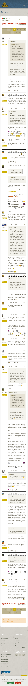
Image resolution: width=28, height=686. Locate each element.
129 (16, 32)
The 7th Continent (12, 23)
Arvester (13, 44)
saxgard (10, 369)
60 (3, 32)
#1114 (24, 366)
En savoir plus (20, 681)
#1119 (24, 554)
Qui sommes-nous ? (6, 654)
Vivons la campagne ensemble (12, 19)
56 (14, 30)
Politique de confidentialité (5, 662)
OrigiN (3, 215)
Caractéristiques (5, 642)
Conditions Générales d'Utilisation (4, 658)
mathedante (4, 278)
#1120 (24, 579)
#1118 (24, 541)
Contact (3, 665)
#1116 (24, 470)
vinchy (3, 227)
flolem (3, 582)
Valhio (10, 41)
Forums (4, 23)
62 (9, 32)
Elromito (4, 97)
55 (11, 30)
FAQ (16, 638)
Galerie (3, 646)
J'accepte (10, 683)
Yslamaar (4, 155)
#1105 (24, 151)
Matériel (3, 644)
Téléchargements (19, 644)
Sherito (10, 227)
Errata (16, 646)
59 (24, 30)
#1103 (24, 108)
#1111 (24, 314)
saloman (3, 111)
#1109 (24, 275)
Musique (17, 642)
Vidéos (17, 640)
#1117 (24, 493)
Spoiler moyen (14, 196)
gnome (3, 41)
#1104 (24, 139)
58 (21, 30)
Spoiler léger (12, 191)
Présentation (4, 638)
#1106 (24, 165)
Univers (3, 640)
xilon (3, 369)
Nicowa (3, 497)
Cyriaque (4, 142)
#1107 (24, 211)
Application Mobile (20, 648)
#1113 (24, 350)
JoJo (10, 497)
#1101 (24, 38)
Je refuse (18, 683)
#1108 (24, 224)
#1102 (24, 94)
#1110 (24, 302)
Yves (10, 170)
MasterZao (4, 169)
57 (17, 30)
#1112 (24, 338)
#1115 (24, 388)
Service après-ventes (6, 667)
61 (6, 32)
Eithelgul (4, 558)
